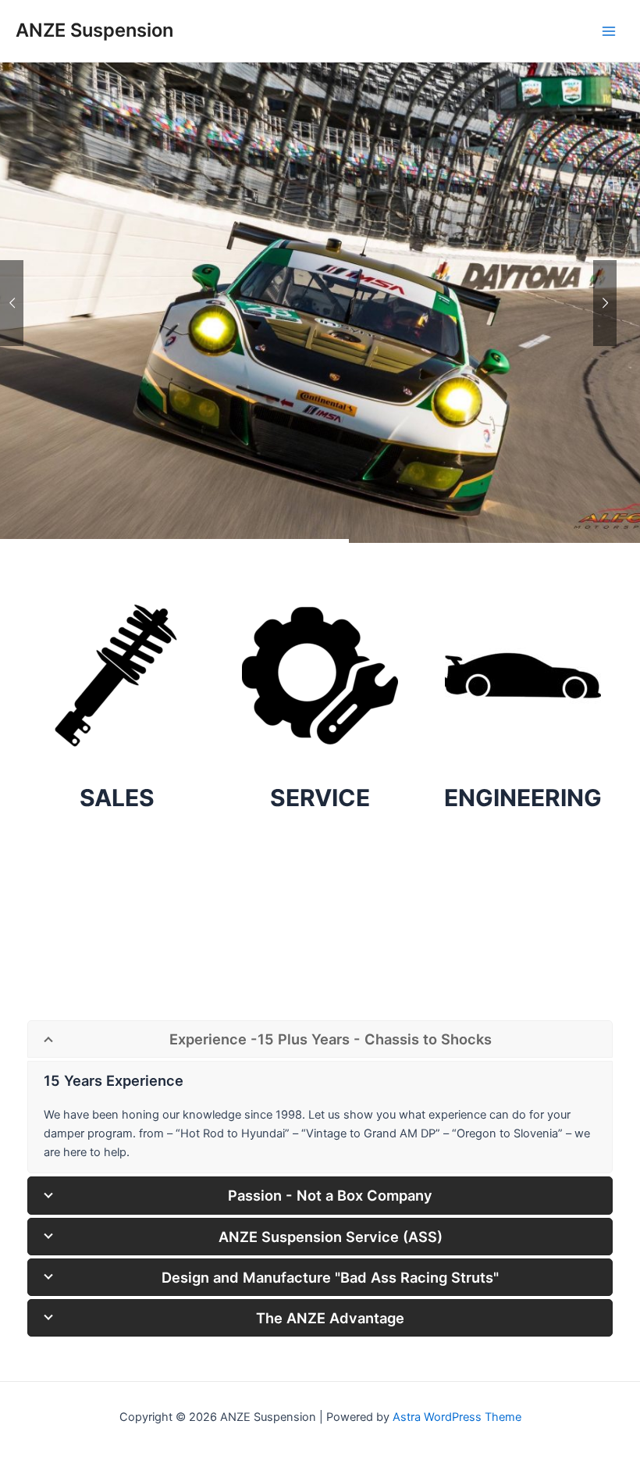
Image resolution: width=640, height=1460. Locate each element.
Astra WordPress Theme (457, 1417)
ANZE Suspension (94, 30)
